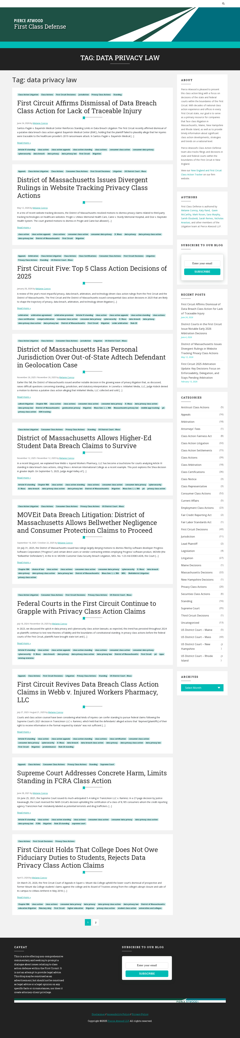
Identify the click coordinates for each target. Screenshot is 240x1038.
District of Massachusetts (47, 238)
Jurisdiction (84, 94)
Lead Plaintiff (189, 544)
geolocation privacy (71, 408)
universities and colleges (150, 908)
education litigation (27, 908)
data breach (39, 154)
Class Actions (47, 94)
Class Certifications (87, 256)
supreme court (78, 823)
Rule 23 (134, 323)
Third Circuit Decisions (195, 615)
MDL (124, 573)
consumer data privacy (143, 149)
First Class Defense (40, 26)
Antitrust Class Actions (195, 407)
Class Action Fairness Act (196, 436)
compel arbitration (45, 319)
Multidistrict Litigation (138, 573)
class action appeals (61, 149)
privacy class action (27, 412)
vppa (161, 654)
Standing (117, 94)
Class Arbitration (191, 465)
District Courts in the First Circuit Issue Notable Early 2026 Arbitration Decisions (201, 328)
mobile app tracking (150, 408)
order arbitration (120, 323)
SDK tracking (45, 412)
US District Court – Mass (196, 637)
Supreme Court (107, 764)
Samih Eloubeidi (189, 218)
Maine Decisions (191, 565)
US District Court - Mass (135, 171)
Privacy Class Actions (101, 94)
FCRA (38, 823)
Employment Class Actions (197, 508)
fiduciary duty (45, 908)
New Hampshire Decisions (197, 579)
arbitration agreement (41, 315)
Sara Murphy (213, 214)
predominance (49, 747)
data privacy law (69, 154)
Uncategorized (190, 622)
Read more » (24, 142)
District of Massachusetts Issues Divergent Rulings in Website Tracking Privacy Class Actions (201, 348)
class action (43, 149)
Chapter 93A (41, 404)
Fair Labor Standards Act (196, 522)
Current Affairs (190, 500)
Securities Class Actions (195, 594)
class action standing (82, 149)
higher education (75, 908)
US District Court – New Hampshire (195, 646)
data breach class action (92, 743)
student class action (127, 908)
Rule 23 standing (66, 747)
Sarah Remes (206, 218)
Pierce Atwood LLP (118, 1021)
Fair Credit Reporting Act (196, 515)
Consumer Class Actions (77, 171)
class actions (101, 149)
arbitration (23, 315)
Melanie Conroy (40, 123)
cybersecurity (24, 154)
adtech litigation (25, 404)
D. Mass (118, 234)
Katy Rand (204, 210)
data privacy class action (150, 234)
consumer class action (120, 149)
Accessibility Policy (118, 1014)
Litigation (117, 171)
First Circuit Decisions (66, 94)
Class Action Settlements (196, 450)
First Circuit (84, 154)
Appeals (21, 171)
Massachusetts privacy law (126, 408)
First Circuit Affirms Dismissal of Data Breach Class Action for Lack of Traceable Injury (202, 308)
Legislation (188, 551)
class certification (26, 319)
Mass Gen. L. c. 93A (102, 408)
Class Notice (188, 479)
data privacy (53, 154)
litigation (97, 154)
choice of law (38, 569)
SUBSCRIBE (202, 271)
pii (163, 408)
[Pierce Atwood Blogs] (28, 20)
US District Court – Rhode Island (197, 658)
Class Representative (194, 486)
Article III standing (26, 149)
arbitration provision (64, 315)
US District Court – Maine (196, 630)
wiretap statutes (26, 658)
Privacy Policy (140, 1014)
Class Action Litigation (28, 94)
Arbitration (33, 256)
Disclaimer (98, 1014)
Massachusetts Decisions (197, 572)
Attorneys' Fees (190, 429)
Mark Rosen (198, 214)
